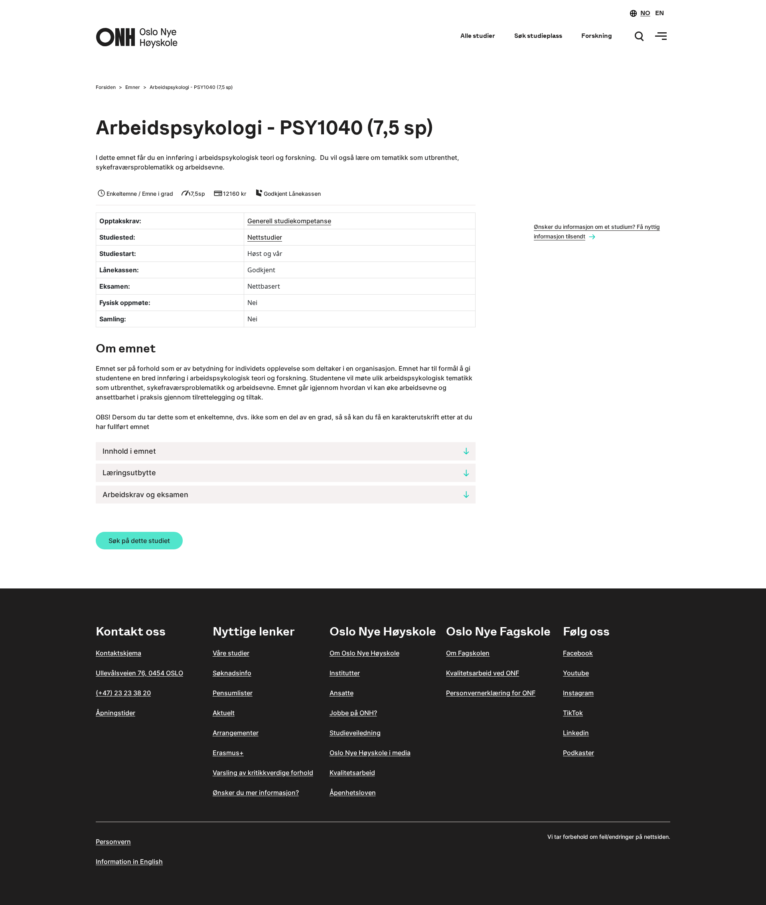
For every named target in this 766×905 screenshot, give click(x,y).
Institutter (345, 673)
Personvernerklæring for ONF (490, 693)
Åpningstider (115, 713)
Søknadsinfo (232, 673)
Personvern (113, 842)
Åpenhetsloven (353, 793)
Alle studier (477, 35)
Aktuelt (224, 713)
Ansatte (341, 693)
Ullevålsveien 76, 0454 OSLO (139, 673)
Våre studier (231, 653)
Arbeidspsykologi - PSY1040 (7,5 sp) (191, 87)
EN (659, 13)
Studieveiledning (355, 733)
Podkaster (578, 753)
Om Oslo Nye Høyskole (364, 653)
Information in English (129, 862)
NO (645, 13)
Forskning (596, 35)
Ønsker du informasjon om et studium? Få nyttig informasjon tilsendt (597, 231)
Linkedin (576, 733)
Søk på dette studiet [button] (139, 541)
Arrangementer (236, 733)
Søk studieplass (538, 35)
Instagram (578, 693)
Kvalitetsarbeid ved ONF (482, 673)
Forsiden (106, 87)
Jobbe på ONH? (353, 713)
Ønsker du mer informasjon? (256, 793)
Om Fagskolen (468, 653)
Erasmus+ (228, 753)
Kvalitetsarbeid (352, 773)
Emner (132, 87)
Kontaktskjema (118, 653)
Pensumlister (233, 693)
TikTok (573, 713)
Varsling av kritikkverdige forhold (263, 773)
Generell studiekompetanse (289, 221)
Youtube (576, 673)
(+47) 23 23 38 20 (123, 693)
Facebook (578, 653)
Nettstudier (264, 237)
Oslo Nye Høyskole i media (370, 753)
